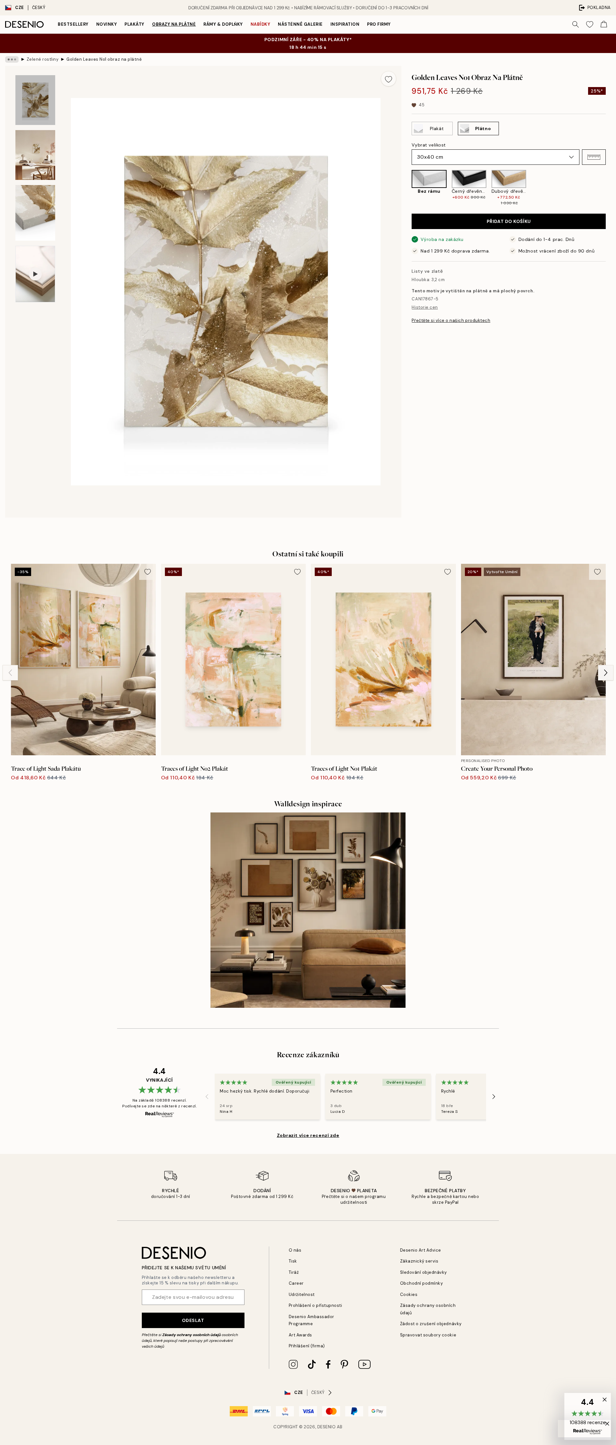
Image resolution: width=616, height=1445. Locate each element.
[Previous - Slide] (406, 188)
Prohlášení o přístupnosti (315, 1305)
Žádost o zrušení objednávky (431, 1323)
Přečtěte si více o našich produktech (451, 320)
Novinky (106, 24)
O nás (295, 1250)
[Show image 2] (35, 155)
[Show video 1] (35, 274)
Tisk (293, 1261)
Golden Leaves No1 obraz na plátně (104, 59)
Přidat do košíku (509, 221)
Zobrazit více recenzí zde (308, 1135)
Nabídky (260, 24)
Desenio (326, 1427)
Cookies (409, 1294)
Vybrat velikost (429, 145)
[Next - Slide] (611, 188)
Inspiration (345, 24)
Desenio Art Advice (420, 1250)
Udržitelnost (302, 1294)
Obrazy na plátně (174, 24)
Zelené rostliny (43, 59)
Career (296, 1283)
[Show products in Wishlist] (590, 24)
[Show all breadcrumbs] (12, 59)
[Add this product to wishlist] (388, 78)
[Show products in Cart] (604, 24)
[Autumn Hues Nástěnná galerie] (308, 910)
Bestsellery (73, 24)
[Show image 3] (35, 213)
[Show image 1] (35, 100)
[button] (594, 157)
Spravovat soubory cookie (428, 1335)
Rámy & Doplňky (223, 24)
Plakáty (134, 24)
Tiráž (294, 1272)
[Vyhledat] (576, 24)
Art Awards (300, 1335)
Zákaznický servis (419, 1261)
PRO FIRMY (379, 24)
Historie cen (425, 307)
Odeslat (193, 1320)
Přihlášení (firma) (307, 1346)
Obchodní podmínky (421, 1283)
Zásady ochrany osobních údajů (191, 1334)
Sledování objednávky (423, 1272)
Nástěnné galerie (300, 24)
